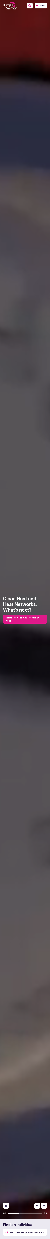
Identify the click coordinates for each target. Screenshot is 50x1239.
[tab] (13, 1213)
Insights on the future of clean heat (22, 619)
